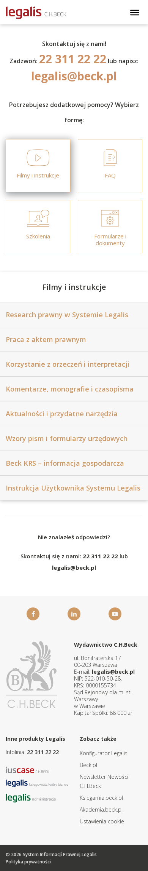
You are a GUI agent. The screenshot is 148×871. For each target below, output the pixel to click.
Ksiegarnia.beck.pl (101, 797)
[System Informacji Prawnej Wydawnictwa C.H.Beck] (36, 12)
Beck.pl (88, 765)
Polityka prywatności (28, 861)
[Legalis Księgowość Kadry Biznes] (37, 782)
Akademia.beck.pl (101, 809)
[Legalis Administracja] (31, 797)
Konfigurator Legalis (104, 753)
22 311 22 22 (43, 752)
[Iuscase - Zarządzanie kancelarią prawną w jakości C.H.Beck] (27, 769)
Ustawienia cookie (102, 821)
